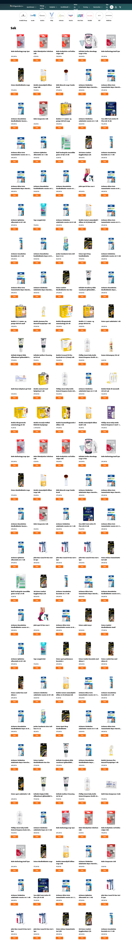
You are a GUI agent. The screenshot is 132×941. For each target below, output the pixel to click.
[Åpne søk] (111, 7)
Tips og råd (107, 7)
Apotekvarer (30, 7)
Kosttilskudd (64, 7)
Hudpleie (52, 7)
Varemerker (96, 7)
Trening (85, 7)
